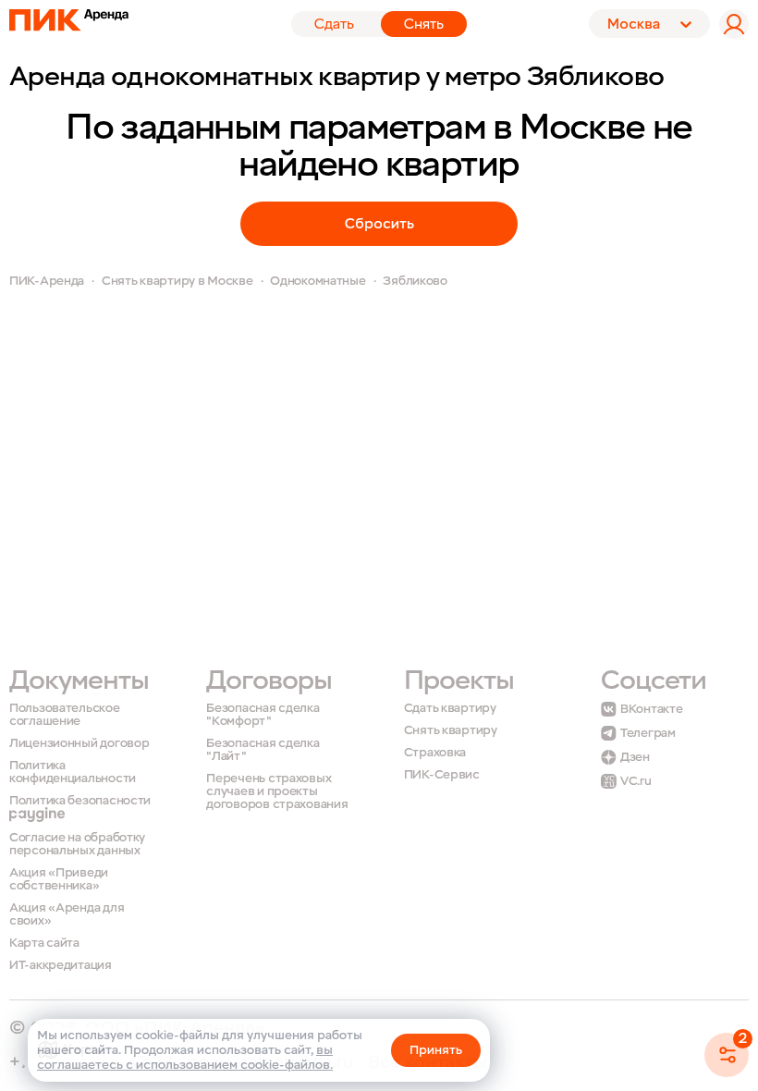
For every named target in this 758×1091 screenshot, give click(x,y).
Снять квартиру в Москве (177, 280)
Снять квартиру (450, 731)
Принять (436, 1050)
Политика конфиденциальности (72, 772)
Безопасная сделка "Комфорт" (262, 715)
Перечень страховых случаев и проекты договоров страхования (277, 791)
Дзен (635, 757)
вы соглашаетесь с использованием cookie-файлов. (185, 1057)
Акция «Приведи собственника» (58, 879)
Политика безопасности (80, 801)
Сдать (334, 24)
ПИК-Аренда (46, 280)
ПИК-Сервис (442, 774)
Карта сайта (44, 943)
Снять (424, 24)
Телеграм (648, 733)
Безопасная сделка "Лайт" (262, 750)
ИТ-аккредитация (60, 965)
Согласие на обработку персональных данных (77, 844)
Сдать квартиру (450, 709)
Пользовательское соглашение (64, 715)
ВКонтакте (651, 709)
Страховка (435, 753)
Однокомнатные (317, 280)
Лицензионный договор (79, 744)
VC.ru (636, 781)
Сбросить (379, 224)
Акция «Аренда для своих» (66, 914)
